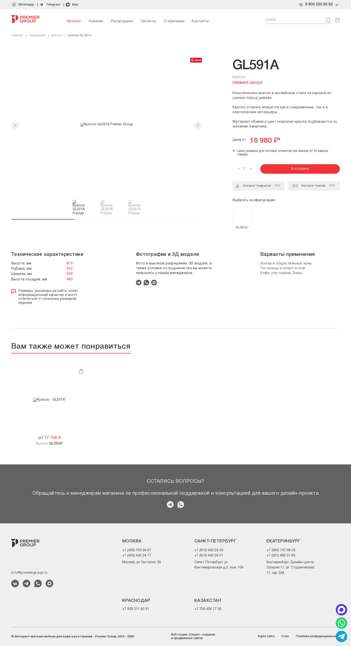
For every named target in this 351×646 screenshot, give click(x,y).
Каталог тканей (318, 185)
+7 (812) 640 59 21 (208, 555)
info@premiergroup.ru (29, 572)
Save (198, 60)
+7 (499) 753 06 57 (136, 550)
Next (198, 125)
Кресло (49, 443)
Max (75, 4)
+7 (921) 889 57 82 (280, 555)
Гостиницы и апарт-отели (283, 268)
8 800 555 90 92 (319, 4)
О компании (174, 21)
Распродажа (122, 21)
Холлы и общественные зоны (286, 263)
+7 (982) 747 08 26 (280, 550)
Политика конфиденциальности (318, 636)
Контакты (200, 21)
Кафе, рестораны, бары (281, 273)
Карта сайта (266, 636)
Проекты (148, 21)
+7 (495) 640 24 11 (136, 555)
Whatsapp (26, 4)
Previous (15, 125)
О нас (285, 636)
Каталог (74, 21)
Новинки (96, 21)
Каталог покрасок (262, 185)
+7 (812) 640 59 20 (208, 550)
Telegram (53, 4)
